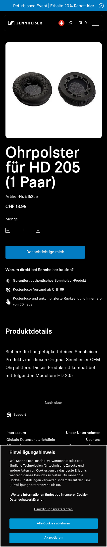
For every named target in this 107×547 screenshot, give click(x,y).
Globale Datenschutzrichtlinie (30, 440)
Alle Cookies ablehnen (53, 523)
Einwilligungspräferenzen (53, 509)
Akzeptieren (53, 537)
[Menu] (95, 23)
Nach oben (53, 403)
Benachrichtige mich (45, 252)
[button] (61, 23)
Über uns (93, 440)
